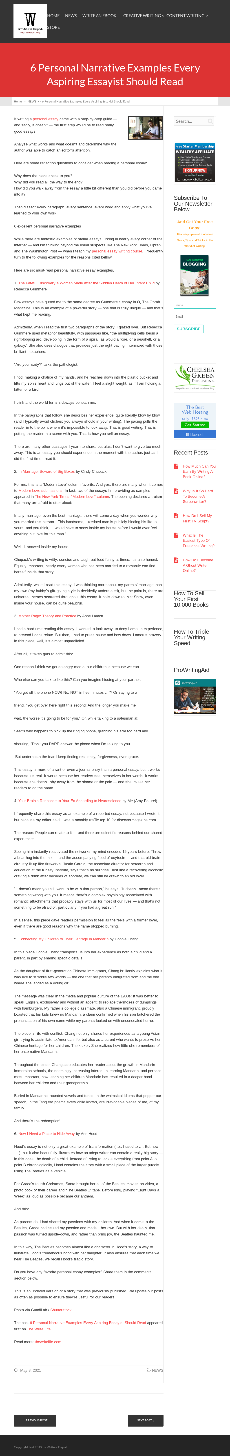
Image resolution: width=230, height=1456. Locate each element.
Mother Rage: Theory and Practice (47, 616)
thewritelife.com (48, 1342)
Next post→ (146, 1420)
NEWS (71, 15)
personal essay (45, 119)
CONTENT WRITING (185, 15)
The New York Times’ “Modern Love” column (72, 497)
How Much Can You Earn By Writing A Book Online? (199, 471)
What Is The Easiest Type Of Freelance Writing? (199, 540)
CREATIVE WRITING (142, 15)
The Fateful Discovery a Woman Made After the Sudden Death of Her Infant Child (86, 283)
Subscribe (189, 329)
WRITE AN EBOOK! (100, 15)
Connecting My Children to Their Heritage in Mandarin (63, 939)
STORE (53, 27)
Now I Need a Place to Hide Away (46, 1134)
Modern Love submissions (40, 490)
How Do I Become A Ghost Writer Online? (198, 565)
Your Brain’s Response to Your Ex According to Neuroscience (69, 801)
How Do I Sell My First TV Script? (197, 518)
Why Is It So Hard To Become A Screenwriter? (198, 496)
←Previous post (35, 1420)
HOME (53, 15)
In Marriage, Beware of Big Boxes (46, 471)
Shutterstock (61, 1310)
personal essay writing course (117, 251)
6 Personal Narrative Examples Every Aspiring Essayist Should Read (88, 1323)
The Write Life (39, 1329)
